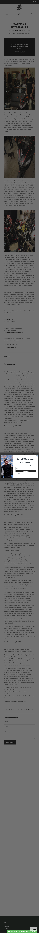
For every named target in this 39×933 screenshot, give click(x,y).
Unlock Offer (26, 471)
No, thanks (26, 476)
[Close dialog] (37, 456)
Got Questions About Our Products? (23, 931)
